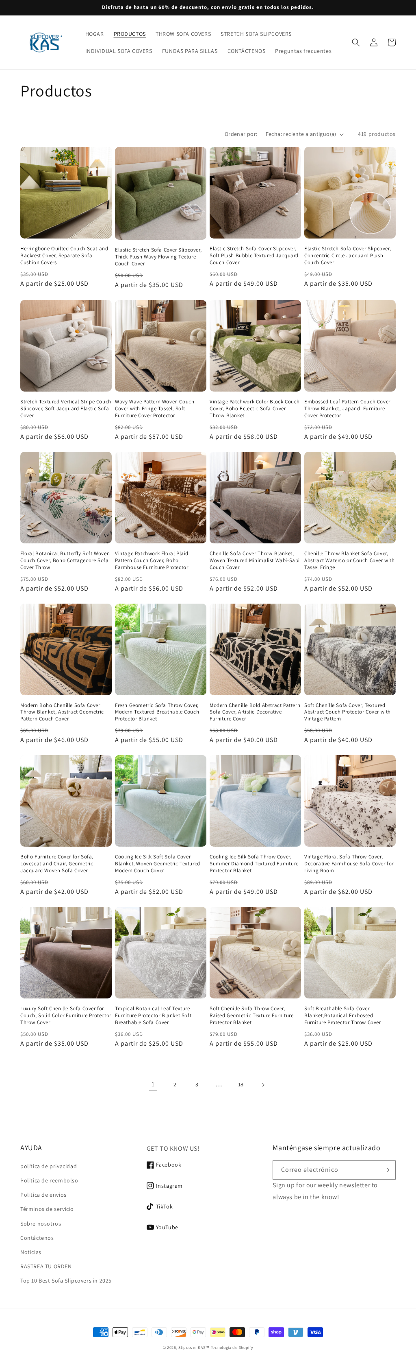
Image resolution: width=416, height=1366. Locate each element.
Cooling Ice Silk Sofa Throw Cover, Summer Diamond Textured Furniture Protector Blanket (254, 864)
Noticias (30, 1252)
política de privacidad (48, 1166)
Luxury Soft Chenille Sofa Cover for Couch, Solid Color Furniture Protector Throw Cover (65, 1015)
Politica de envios (43, 1194)
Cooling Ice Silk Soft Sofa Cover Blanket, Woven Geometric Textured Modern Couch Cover (157, 864)
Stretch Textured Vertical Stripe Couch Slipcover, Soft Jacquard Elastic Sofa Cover (65, 408)
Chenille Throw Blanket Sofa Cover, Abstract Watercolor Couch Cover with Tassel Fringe (349, 560)
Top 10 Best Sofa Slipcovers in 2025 (66, 1280)
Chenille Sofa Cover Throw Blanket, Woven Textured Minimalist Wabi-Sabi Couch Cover (255, 560)
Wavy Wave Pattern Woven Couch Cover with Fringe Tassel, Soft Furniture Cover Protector (154, 408)
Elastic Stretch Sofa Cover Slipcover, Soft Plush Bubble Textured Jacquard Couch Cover (254, 255)
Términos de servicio (47, 1209)
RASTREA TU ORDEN (46, 1266)
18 (241, 1084)
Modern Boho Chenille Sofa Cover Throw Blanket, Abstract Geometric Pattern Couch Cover (62, 712)
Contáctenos (37, 1237)
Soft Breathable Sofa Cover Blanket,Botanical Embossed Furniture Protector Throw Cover (342, 1015)
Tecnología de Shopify (232, 1347)
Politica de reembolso (49, 1180)
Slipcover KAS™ (194, 1347)
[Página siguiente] (263, 1085)
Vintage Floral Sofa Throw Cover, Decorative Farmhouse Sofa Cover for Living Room (349, 864)
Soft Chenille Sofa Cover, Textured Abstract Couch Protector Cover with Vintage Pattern (347, 712)
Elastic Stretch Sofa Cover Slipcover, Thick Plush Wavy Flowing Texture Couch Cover (158, 257)
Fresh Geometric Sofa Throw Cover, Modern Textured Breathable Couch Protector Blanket (157, 712)
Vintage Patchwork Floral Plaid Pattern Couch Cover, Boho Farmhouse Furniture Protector (151, 560)
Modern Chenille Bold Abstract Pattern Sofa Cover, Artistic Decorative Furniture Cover (255, 712)
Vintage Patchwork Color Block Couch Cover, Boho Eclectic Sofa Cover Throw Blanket (255, 408)
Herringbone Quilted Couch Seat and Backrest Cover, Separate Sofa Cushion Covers (64, 255)
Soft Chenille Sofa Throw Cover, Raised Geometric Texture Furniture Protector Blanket (251, 1015)
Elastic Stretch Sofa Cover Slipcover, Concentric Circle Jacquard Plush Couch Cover (347, 255)
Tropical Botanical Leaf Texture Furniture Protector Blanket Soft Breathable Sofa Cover (153, 1015)
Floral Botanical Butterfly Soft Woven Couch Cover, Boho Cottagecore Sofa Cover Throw (65, 560)
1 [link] (153, 1084)
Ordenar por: (241, 134)
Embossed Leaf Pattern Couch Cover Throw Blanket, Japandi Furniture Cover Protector (347, 408)
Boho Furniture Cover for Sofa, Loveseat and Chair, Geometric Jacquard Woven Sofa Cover (56, 864)
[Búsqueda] (356, 42)
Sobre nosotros (40, 1223)
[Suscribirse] (386, 1170)
